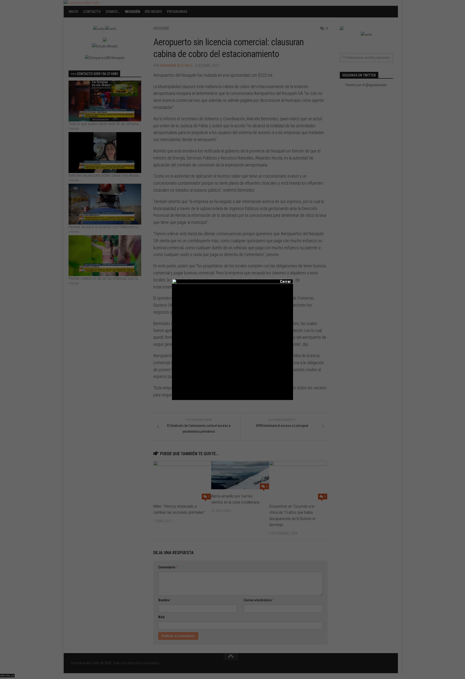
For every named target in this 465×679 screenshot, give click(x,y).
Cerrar (282, 281)
